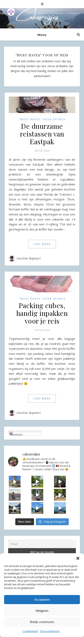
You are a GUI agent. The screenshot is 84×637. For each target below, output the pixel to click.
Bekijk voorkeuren (42, 622)
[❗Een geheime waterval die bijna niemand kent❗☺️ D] (37, 495)
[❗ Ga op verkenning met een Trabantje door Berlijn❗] (15, 481)
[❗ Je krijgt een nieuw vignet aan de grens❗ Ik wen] (60, 508)
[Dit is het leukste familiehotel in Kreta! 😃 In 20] (15, 495)
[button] (78, 558)
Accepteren (42, 599)
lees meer (42, 244)
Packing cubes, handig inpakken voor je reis (42, 313)
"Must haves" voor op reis (42, 119)
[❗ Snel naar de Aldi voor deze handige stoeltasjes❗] (60, 495)
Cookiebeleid (30, 631)
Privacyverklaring (50, 631)
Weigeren (42, 610)
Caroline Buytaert (29, 258)
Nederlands (16, 434)
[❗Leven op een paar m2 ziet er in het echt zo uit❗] (15, 508)
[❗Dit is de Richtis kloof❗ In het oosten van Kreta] (60, 481)
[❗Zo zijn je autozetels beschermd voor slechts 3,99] (37, 481)
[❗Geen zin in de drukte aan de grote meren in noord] (37, 508)
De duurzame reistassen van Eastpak (42, 134)
